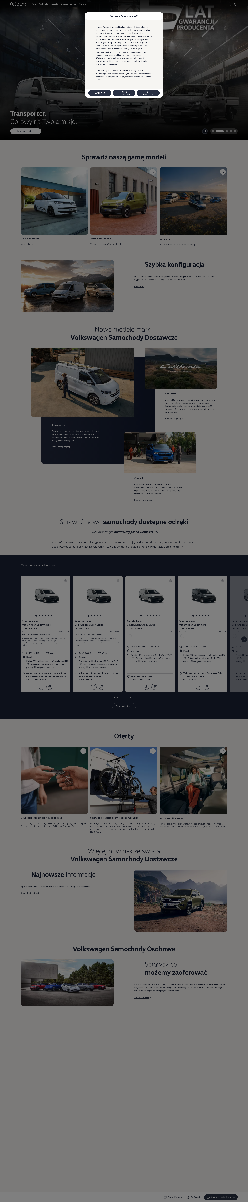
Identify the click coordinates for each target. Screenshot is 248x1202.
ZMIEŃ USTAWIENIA (124, 93)
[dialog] (124, 601)
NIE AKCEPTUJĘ (148, 93)
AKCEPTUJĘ (100, 93)
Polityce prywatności (123, 76)
